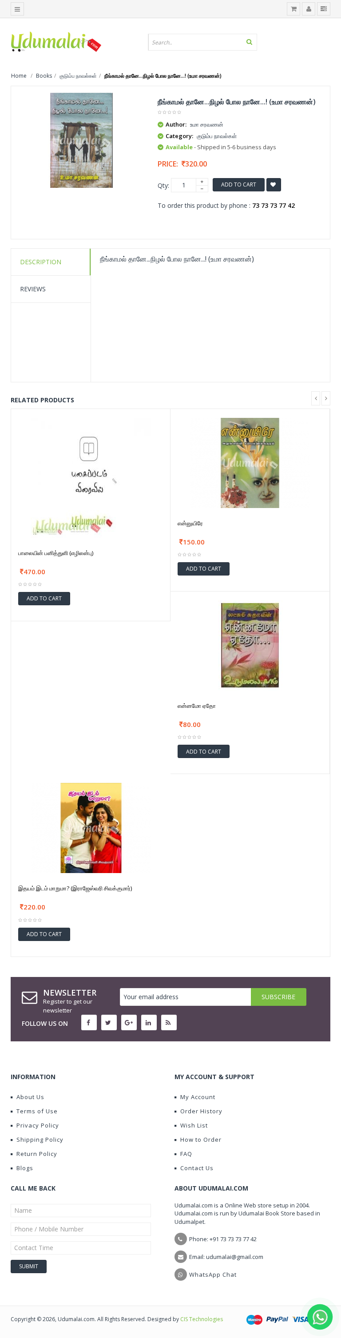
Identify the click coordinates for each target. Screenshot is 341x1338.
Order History (201, 1111)
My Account (197, 1097)
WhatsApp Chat (213, 1274)
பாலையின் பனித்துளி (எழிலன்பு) (55, 553)
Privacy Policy (37, 1125)
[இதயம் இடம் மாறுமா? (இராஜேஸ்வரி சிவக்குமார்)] (91, 827)
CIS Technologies (201, 1319)
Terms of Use (37, 1111)
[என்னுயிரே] (250, 462)
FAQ (186, 1154)
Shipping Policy (39, 1139)
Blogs (24, 1168)
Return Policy (36, 1154)
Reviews (33, 289)
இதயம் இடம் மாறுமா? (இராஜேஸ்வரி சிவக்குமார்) (75, 888)
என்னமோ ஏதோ (197, 706)
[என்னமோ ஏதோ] (250, 644)
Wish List (194, 1125)
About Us (30, 1097)
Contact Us (197, 1168)
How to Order (201, 1139)
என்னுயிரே (190, 523)
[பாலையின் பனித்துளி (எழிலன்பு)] (91, 476)
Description (40, 262)
